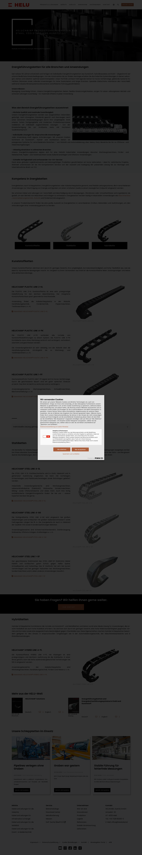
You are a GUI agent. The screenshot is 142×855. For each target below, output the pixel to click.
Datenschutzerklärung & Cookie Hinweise (54, 427)
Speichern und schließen (71, 454)
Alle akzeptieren (80, 449)
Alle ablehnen (61, 449)
